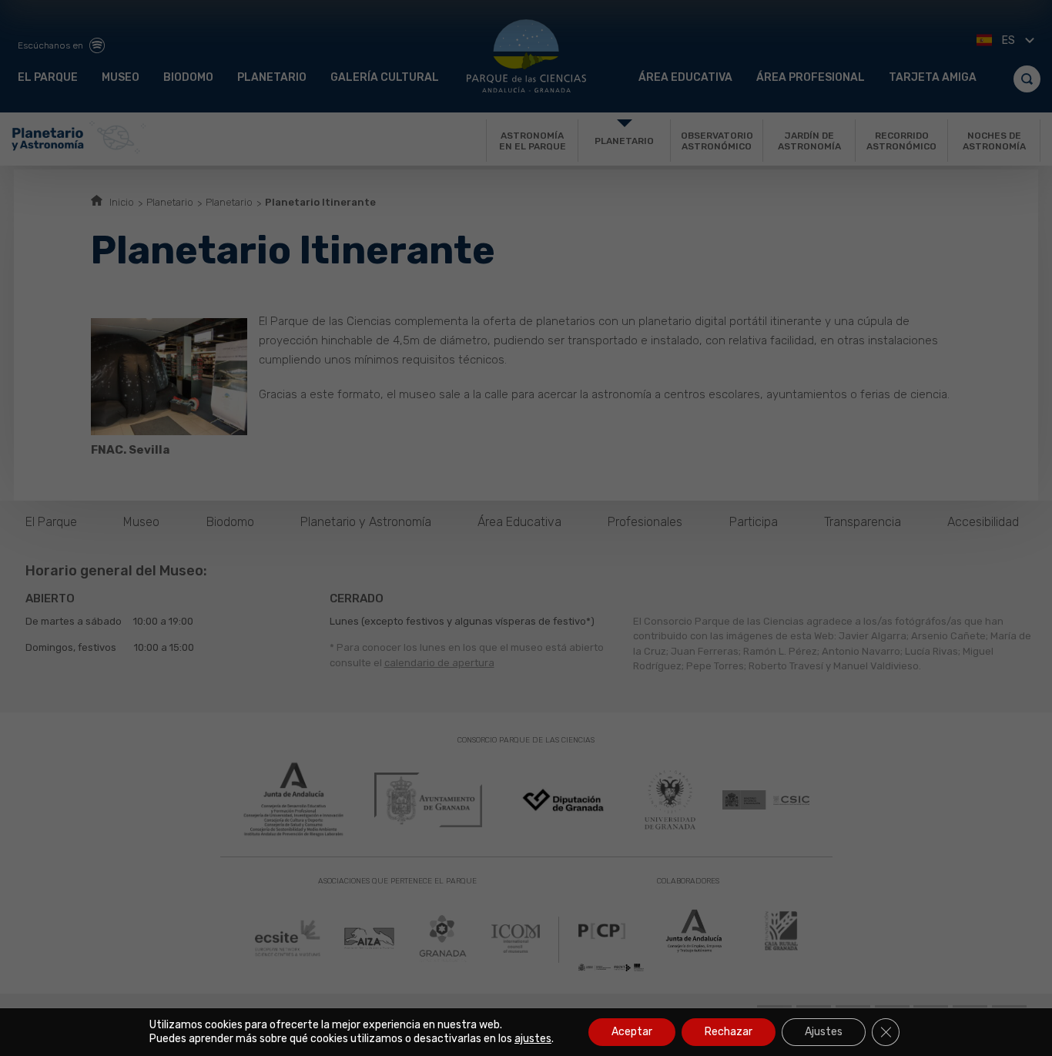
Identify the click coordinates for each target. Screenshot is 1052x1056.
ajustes (532, 1038)
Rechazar (728, 1031)
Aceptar (631, 1031)
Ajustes (824, 1031)
